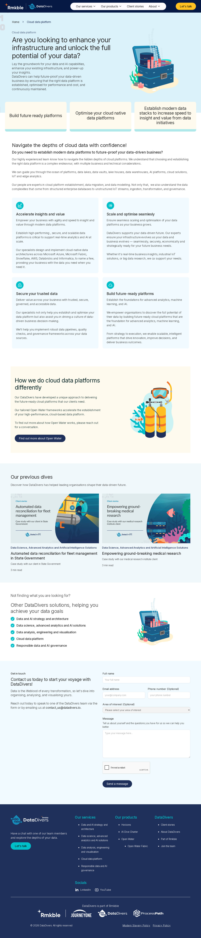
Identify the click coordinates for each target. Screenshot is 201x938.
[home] (28, 6)
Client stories (135, 6)
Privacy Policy (162, 925)
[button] (85, 6)
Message (108, 718)
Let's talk (186, 6)
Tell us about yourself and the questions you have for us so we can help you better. (143, 725)
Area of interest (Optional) (119, 704)
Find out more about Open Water (40, 438)
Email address (111, 688)
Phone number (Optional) (163, 688)
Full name (108, 673)
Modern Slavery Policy (136, 925)
